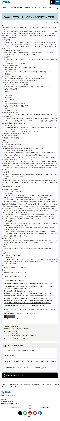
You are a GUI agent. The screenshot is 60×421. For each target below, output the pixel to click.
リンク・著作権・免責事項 (15, 384)
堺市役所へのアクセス (15, 407)
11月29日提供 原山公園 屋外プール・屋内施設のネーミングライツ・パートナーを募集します (30, 362)
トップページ (12, 7)
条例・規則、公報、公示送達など (39, 7)
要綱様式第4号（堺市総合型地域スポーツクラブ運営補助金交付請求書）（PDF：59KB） (28, 298)
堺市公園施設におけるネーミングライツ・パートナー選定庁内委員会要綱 (25, 368)
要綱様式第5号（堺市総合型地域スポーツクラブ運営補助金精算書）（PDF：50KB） (27, 303)
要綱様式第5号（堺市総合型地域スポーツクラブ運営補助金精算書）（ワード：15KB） (28, 305)
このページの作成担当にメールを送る (14, 338)
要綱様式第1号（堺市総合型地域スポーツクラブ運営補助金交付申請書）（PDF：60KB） (28, 284)
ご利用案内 (3, 384)
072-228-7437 (14, 331)
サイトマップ (14, 386)
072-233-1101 (11, 403)
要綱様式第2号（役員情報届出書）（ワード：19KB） (18, 291)
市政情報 (19, 7)
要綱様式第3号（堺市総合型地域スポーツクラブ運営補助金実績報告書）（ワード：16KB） (29, 296)
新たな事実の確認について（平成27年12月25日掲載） (20, 351)
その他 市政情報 (26, 7)
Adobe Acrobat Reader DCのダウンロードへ (15, 319)
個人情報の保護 (28, 384)
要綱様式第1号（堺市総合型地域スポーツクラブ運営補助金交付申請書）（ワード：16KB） (29, 286)
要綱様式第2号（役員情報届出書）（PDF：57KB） (18, 288)
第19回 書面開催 (10, 356)
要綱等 (50, 7)
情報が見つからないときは (14, 375)
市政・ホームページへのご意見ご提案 (43, 384)
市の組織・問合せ (44, 407)
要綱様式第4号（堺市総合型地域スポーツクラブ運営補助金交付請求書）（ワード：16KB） (29, 300)
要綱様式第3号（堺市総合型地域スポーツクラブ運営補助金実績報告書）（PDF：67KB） (28, 293)
